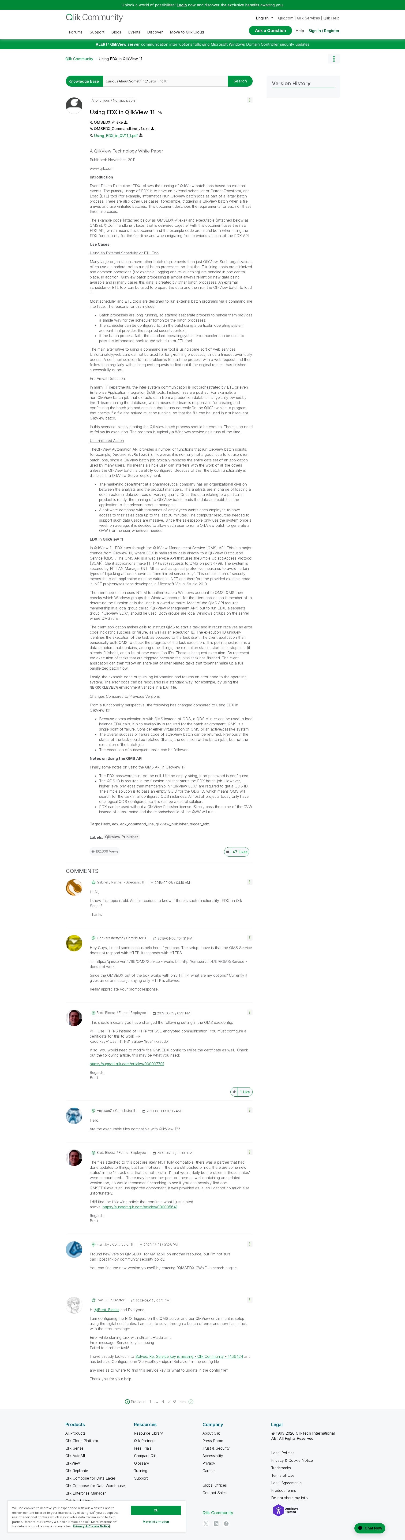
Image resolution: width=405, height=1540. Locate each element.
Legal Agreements (286, 1483)
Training (140, 1470)
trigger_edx (199, 824)
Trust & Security (216, 1448)
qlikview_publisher (172, 824)
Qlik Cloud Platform (81, 1440)
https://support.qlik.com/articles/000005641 (140, 1207)
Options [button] (334, 58)
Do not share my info (290, 1497)
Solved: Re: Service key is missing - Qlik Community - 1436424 (189, 1356)
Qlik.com (285, 18)
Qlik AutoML (75, 1455)
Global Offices (214, 1485)
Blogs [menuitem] (116, 32)
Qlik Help (331, 18)
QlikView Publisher (121, 837)
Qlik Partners (144, 1440)
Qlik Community (79, 58)
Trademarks (281, 1468)
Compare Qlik (145, 1455)
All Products (75, 1433)
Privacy (208, 1463)
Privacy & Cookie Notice (292, 1460)
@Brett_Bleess (106, 1309)
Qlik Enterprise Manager (85, 1493)
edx (115, 824)
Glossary (141, 1463)
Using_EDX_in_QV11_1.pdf (116, 135)
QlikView (72, 1463)
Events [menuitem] (134, 32)
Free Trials (142, 1448)
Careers (209, 1470)
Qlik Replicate (76, 1470)
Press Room (212, 1440)
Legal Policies (282, 1453)
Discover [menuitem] (155, 32)
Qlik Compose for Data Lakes (90, 1478)
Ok (156, 1510)
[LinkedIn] (216, 1523)
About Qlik (211, 1433)
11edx (105, 824)
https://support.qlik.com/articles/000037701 (127, 1063)
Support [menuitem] (97, 32)
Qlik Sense (74, 1448)
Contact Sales (214, 1492)
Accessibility (212, 1455)
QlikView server (125, 44)
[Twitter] (206, 1523)
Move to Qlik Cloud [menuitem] (187, 32)
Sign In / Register (324, 30)
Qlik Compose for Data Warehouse (95, 1485)
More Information (156, 1521)
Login (182, 5)
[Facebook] (226, 1523)
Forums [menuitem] (75, 32)
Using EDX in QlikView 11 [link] (120, 58)
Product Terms (283, 1490)
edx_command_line (137, 824)
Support (141, 1478)
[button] (250, 100)
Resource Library (148, 1433)
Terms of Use (282, 1475)
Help (300, 30)
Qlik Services (308, 18)
